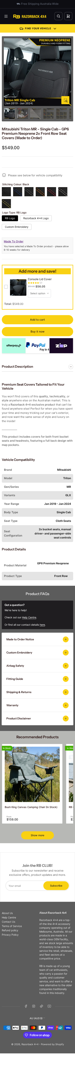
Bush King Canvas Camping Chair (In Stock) (31, 807)
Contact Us (8, 921)
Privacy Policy (10, 934)
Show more (37, 835)
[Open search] (58, 16)
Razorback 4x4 (29, 1044)
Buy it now (37, 331)
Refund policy (10, 930)
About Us (7, 913)
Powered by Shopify (52, 1044)
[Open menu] (6, 16)
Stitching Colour (15, 184)
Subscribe (56, 885)
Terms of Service (12, 926)
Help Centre (9, 917)
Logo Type (14, 212)
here (42, 624)
